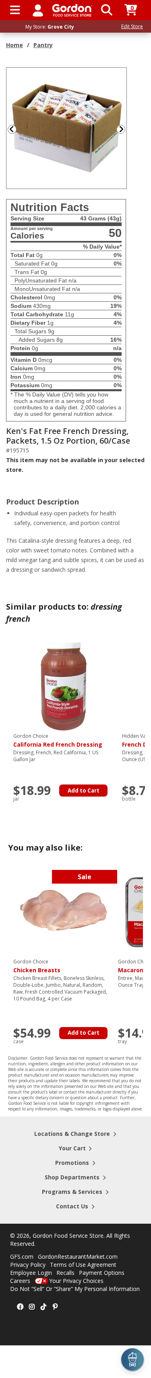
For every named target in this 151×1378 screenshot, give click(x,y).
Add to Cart (83, 790)
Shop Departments (72, 1177)
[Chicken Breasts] (63, 911)
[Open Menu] (15, 10)
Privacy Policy (28, 1264)
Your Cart (72, 1148)
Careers (20, 1281)
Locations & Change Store (72, 1133)
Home (14, 45)
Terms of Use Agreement (83, 1264)
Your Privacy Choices (76, 1281)
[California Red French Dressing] (63, 686)
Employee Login (31, 1272)
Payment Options (101, 1272)
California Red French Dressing (57, 740)
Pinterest (55, 1307)
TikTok (43, 1307)
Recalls (65, 1272)
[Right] (124, 129)
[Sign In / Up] (38, 10)
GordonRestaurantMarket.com (78, 1256)
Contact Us (72, 1206)
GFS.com (21, 1256)
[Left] (11, 129)
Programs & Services (72, 1191)
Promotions (72, 1162)
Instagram (32, 1307)
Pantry (43, 45)
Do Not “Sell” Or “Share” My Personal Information (75, 1289)
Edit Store (132, 26)
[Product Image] (66, 127)
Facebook (20, 1307)
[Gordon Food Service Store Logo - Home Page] (72, 10)
